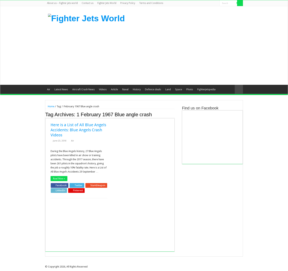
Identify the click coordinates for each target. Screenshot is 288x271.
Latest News (61, 89)
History (137, 89)
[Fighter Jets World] (86, 17)
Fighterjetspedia (206, 89)
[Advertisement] (168, 53)
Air (48, 89)
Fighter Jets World (106, 3)
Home (50, 106)
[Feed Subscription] (173, 114)
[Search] (240, 3)
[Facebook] (201, 3)
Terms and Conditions (151, 3)
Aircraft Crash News (83, 89)
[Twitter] (205, 3)
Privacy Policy (127, 3)
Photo (189, 89)
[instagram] (216, 3)
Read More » (59, 178)
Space (178, 89)
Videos (103, 89)
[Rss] (198, 3)
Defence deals (153, 89)
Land (168, 89)
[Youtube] (212, 3)
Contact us (87, 3)
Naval (125, 89)
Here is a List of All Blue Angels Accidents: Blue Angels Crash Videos (78, 130)
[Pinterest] (209, 3)
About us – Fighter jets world (62, 3)
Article (114, 89)
